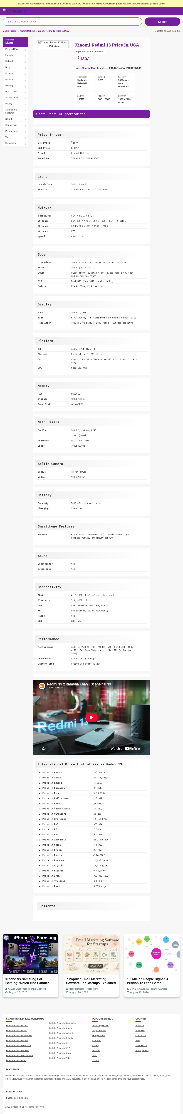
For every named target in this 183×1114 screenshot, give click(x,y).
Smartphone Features (11, 111)
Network (9, 61)
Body (7, 67)
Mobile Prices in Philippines (19, 1055)
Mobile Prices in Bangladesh (63, 1023)
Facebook (11, 1098)
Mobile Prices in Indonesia (19, 1035)
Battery (8, 103)
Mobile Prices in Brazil (17, 1040)
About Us (139, 1025)
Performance (11, 131)
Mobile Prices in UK (58, 1043)
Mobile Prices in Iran (16, 1060)
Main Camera (12, 91)
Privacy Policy (142, 1050)
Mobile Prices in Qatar (60, 1058)
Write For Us (141, 1045)
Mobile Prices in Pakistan (18, 1045)
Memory (9, 85)
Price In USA (11, 49)
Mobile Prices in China (17, 1025)
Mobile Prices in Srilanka (61, 1038)
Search (162, 21)
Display (9, 73)
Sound (8, 119)
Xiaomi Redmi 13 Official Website (91, 189)
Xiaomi (95, 1060)
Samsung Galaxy (100, 1025)
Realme (96, 1050)
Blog (137, 1040)
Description (10, 143)
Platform (9, 79)
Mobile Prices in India (16, 1030)
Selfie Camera (12, 97)
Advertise (140, 1030)
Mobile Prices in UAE (59, 1048)
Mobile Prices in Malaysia (61, 1033)
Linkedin (23, 1098)
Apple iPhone (99, 1030)
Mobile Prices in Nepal (60, 1053)
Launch (9, 55)
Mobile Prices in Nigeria (61, 1028)
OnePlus (96, 1040)
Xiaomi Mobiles (91, 68)
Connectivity (11, 125)
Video (8, 137)
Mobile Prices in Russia (17, 1050)
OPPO (95, 1045)
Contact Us (140, 1035)
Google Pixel (98, 1035)
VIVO (94, 1055)
